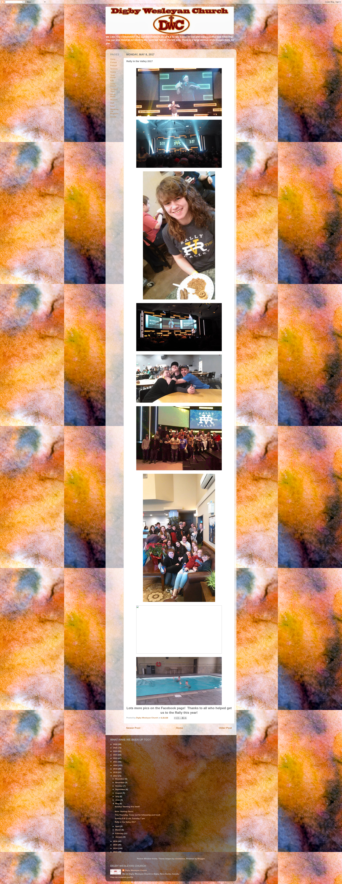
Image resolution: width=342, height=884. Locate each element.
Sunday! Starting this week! (127, 807)
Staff (112, 103)
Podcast (113, 66)
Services (113, 69)
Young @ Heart (114, 90)
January (119, 837)
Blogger (201, 859)
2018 (115, 772)
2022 (115, 758)
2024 (115, 751)
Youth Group (113, 76)
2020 (115, 765)
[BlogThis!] (177, 718)
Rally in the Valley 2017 (125, 822)
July (117, 797)
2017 (115, 776)
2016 (115, 841)
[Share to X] (180, 718)
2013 (115, 852)
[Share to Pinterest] (185, 718)
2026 (115, 744)
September (120, 789)
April (117, 826)
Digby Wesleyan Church (136, 870)
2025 (115, 748)
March (118, 830)
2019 (115, 769)
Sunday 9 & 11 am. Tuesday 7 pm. (130, 819)
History (113, 72)
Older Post (225, 728)
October (119, 786)
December (120, 779)
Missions (114, 100)
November (120, 783)
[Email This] (175, 718)
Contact (113, 62)
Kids (112, 81)
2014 (115, 848)
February (119, 833)
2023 (115, 755)
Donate (113, 117)
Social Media (112, 95)
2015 (115, 845)
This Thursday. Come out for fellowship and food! (137, 815)
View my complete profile (121, 877)
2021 (115, 762)
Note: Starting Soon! (124, 811)
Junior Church (113, 85)
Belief (112, 106)
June (117, 800)
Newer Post (133, 728)
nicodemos (180, 859)
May (117, 804)
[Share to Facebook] (183, 718)
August (119, 793)
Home (179, 728)
